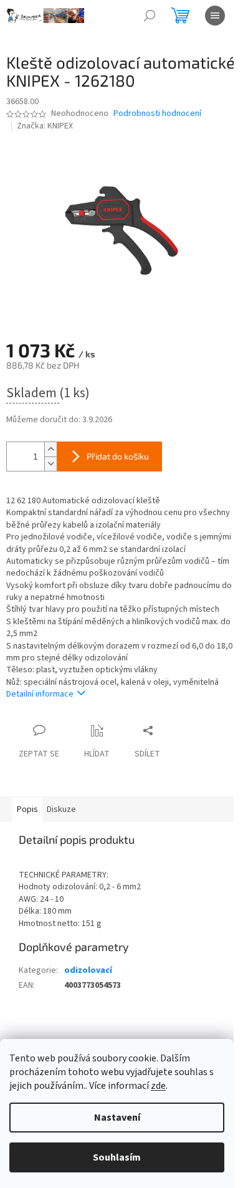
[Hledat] (149, 15)
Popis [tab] (27, 809)
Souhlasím (117, 1157)
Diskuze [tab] (61, 809)
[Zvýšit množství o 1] (50, 449)
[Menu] (214, 15)
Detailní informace (40, 694)
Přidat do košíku (118, 456)
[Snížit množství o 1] (50, 463)
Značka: (45, 126)
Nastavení (117, 1117)
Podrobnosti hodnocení (157, 114)
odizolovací (88, 970)
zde (158, 1086)
